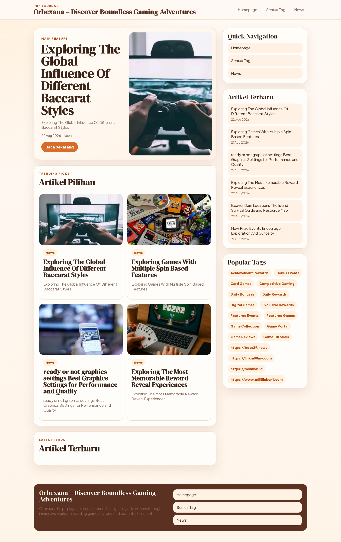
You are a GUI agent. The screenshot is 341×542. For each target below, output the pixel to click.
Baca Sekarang (59, 147)
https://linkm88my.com (251, 358)
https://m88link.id (247, 369)
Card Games (241, 283)
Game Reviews (243, 337)
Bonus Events (288, 273)
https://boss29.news (249, 347)
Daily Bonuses (242, 294)
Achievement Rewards (250, 273)
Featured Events (245, 315)
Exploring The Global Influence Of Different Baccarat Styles (74, 268)
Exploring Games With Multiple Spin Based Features (164, 268)
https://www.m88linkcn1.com (257, 379)
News (299, 9)
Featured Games (281, 315)
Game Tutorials (276, 337)
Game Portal (277, 326)
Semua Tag (275, 9)
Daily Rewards (274, 294)
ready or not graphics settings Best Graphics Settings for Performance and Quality (80, 381)
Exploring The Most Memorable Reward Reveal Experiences (160, 378)
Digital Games (242, 305)
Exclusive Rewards (278, 305)
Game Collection (245, 326)
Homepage (247, 9)
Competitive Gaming (277, 283)
